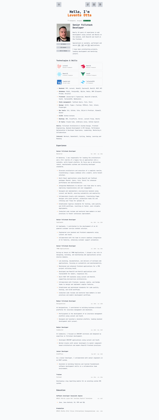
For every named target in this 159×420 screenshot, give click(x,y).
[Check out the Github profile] (87, 4)
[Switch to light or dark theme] (58, 4)
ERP (83, 45)
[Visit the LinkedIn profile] (93, 4)
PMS (89, 45)
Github (64, 44)
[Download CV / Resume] (100, 4)
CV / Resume (64, 50)
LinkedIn (64, 47)
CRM (79, 45)
